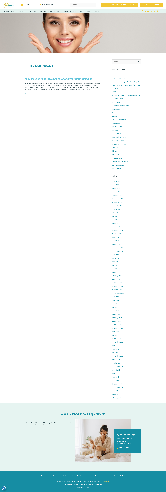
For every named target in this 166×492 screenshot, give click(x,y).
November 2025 (117, 199)
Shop (115, 476)
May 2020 (115, 335)
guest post (116, 123)
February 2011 (116, 398)
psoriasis (115, 147)
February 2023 (117, 276)
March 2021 (116, 314)
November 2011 (117, 384)
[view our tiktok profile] (161, 11)
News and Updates (119, 144)
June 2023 (115, 262)
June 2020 (115, 331)
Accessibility (68, 484)
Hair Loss (115, 130)
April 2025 (115, 220)
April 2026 (115, 185)
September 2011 (117, 387)
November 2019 (117, 338)
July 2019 (115, 345)
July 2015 (115, 373)
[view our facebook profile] (142, 11)
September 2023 (118, 251)
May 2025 (115, 216)
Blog (110, 476)
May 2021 (115, 307)
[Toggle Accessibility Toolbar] (4, 488)
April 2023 (115, 269)
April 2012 (115, 380)
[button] (119, 5)
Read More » (29, 94)
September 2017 (118, 356)
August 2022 (116, 297)
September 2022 (118, 293)
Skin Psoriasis (117, 158)
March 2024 (116, 244)
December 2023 (117, 248)
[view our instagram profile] (154, 11)
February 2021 (117, 318)
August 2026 (116, 181)
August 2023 (116, 255)
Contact (122, 476)
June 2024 (115, 237)
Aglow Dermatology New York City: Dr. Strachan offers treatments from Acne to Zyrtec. (126, 85)
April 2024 (115, 241)
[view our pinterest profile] (157, 11)
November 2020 (117, 328)
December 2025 (117, 195)
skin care (115, 151)
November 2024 (117, 230)
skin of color (116, 154)
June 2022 (115, 300)
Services (56, 476)
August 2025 (116, 209)
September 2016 (118, 366)
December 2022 (117, 283)
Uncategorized (117, 168)
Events (114, 112)
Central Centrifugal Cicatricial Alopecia (126, 95)
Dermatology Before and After (81, 476)
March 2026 (116, 188)
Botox (114, 91)
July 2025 (115, 213)
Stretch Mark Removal (120, 161)
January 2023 (116, 279)
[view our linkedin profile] (151, 11)
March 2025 (116, 223)
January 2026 (116, 192)
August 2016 (116, 370)
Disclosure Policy (83, 487)
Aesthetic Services (118, 78)
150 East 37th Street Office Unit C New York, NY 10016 (124, 441)
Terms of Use (90, 484)
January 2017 (116, 359)
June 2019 (115, 349)
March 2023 (116, 272)
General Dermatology (119, 119)
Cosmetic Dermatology (120, 105)
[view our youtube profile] (148, 11)
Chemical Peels (117, 98)
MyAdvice (105, 481)
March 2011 (116, 394)
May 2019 (115, 352)
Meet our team (46, 476)
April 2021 (115, 311)
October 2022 (117, 290)
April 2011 (115, 391)
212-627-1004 (124, 448)
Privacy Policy (78, 484)
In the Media (116, 133)
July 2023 (115, 258)
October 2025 (117, 202)
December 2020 (117, 324)
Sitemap (99, 484)
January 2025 (116, 227)
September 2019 (118, 342)
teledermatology (118, 165)
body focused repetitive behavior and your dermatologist (58, 78)
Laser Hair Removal (119, 137)
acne (113, 75)
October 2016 (116, 363)
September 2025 (118, 206)
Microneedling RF (118, 140)
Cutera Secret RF (118, 109)
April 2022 (115, 304)
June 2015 (115, 377)
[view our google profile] (145, 11)
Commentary (116, 102)
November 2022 (117, 286)
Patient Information (100, 476)
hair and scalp (117, 126)
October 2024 (117, 234)
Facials (114, 116)
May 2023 (115, 265)
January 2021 (116, 321)
